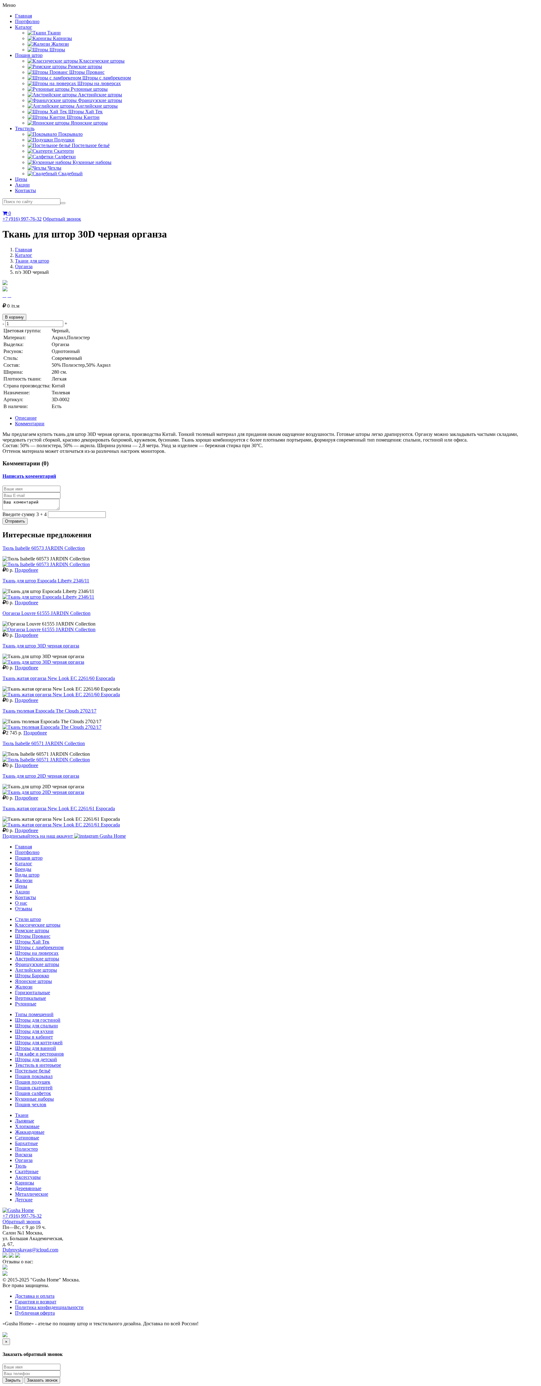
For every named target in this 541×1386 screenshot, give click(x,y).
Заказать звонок (42, 1380)
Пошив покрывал (34, 1076)
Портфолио (27, 21)
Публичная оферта (35, 1313)
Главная (23, 15)
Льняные (24, 1120)
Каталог (23, 27)
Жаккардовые (29, 1132)
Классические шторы (37, 925)
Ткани (21, 1115)
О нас (21, 903)
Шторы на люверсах (37, 953)
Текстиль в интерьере (38, 1065)
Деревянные (28, 1188)
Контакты (25, 190)
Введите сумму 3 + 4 (25, 514)
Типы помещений (34, 1014)
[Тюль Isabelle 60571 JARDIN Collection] (46, 759)
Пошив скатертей (34, 1087)
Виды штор (27, 874)
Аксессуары (28, 1177)
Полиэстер (26, 1149)
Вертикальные (30, 998)
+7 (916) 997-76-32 (22, 219)
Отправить (15, 521)
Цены (21, 179)
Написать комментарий (29, 476)
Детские (24, 1199)
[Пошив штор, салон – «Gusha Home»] (18, 1210)
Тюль (20, 1166)
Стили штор (28, 919)
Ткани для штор (32, 260)
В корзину (14, 317)
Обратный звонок (62, 219)
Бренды (23, 869)
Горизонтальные (32, 992)
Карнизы (24, 1182)
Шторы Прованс (32, 936)
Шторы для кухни (34, 1031)
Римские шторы (32, 930)
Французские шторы (37, 964)
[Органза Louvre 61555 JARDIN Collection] (49, 629)
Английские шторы (36, 970)
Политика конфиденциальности (49, 1307)
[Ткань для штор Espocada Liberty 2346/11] (48, 597)
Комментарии (29, 423)
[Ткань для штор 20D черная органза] (43, 792)
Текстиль (24, 128)
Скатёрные (27, 1171)
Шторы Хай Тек (32, 941)
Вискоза (23, 1154)
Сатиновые (27, 1137)
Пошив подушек (32, 1082)
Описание (26, 418)
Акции (22, 184)
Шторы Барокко (32, 975)
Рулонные (25, 1003)
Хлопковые (27, 1126)
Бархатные (26, 1143)
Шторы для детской (36, 1059)
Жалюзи (24, 880)
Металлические (31, 1194)
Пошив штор (29, 55)
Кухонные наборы (34, 1099)
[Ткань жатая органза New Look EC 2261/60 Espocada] (61, 694)
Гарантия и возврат (35, 1301)
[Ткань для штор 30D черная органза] (43, 662)
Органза (24, 266)
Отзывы (23, 908)
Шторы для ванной (35, 1048)
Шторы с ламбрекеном (39, 947)
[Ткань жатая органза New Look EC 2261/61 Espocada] (61, 824)
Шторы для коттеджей (39, 1042)
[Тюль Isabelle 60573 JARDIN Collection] (46, 564)
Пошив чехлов (30, 1104)
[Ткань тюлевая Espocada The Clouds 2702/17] (52, 727)
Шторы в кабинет (34, 1037)
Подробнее (26, 570)
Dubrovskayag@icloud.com (30, 1249)
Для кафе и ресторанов (39, 1053)
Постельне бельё (32, 1070)
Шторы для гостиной (37, 1020)
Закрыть (13, 1380)
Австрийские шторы (37, 958)
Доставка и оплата (34, 1296)
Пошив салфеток (33, 1093)
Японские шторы (33, 981)
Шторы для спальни (36, 1025)
